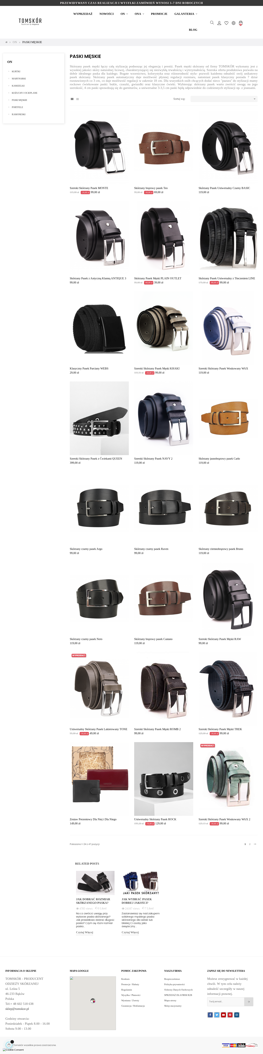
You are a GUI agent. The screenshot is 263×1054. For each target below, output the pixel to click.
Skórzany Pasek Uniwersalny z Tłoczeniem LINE (227, 278)
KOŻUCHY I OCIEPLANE (24, 93)
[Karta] (72, 99)
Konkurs (125, 979)
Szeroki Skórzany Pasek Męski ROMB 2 (157, 729)
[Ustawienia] (233, 23)
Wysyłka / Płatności (130, 995)
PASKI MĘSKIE (19, 100)
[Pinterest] (230, 1015)
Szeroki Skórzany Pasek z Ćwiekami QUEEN (96, 458)
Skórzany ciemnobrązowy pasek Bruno (221, 548)
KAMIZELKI (18, 85)
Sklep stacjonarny (173, 1005)
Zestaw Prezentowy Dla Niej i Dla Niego (93, 819)
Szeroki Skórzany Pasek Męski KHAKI (156, 368)
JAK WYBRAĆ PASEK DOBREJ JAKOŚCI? (137, 901)
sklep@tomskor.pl (17, 1009)
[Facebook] (210, 1015)
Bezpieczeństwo (172, 979)
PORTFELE (17, 107)
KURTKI (16, 71)
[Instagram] (236, 1015)
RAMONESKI (18, 114)
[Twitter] (217, 1015)
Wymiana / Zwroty (130, 1000)
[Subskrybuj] (248, 1001)
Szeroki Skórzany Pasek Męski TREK (220, 729)
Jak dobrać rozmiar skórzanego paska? (93, 901)
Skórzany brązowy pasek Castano (153, 639)
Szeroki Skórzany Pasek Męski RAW (220, 639)
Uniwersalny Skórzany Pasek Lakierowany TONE (98, 729)
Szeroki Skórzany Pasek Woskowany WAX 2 (224, 819)
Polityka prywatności (174, 984)
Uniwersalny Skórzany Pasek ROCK (155, 819)
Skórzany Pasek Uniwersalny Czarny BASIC (224, 188)
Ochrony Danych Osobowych (178, 989)
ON (9, 62)
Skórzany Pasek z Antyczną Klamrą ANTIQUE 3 (98, 278)
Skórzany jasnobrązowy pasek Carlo (219, 458)
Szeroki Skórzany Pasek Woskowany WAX (223, 368)
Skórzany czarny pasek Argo (86, 548)
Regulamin (126, 989)
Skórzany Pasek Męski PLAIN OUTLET (157, 278)
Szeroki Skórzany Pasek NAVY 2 (153, 458)
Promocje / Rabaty (130, 984)
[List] (77, 99)
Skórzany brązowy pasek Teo (151, 188)
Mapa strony (170, 1000)
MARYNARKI (19, 78)
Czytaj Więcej (84, 932)
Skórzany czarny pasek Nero (86, 639)
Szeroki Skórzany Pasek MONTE (89, 188)
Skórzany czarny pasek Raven (151, 548)
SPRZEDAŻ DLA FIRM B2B (178, 995)
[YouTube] (223, 1015)
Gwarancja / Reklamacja (133, 1005)
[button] (93, 1000)
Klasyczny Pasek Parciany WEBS (89, 368)
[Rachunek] (219, 23)
